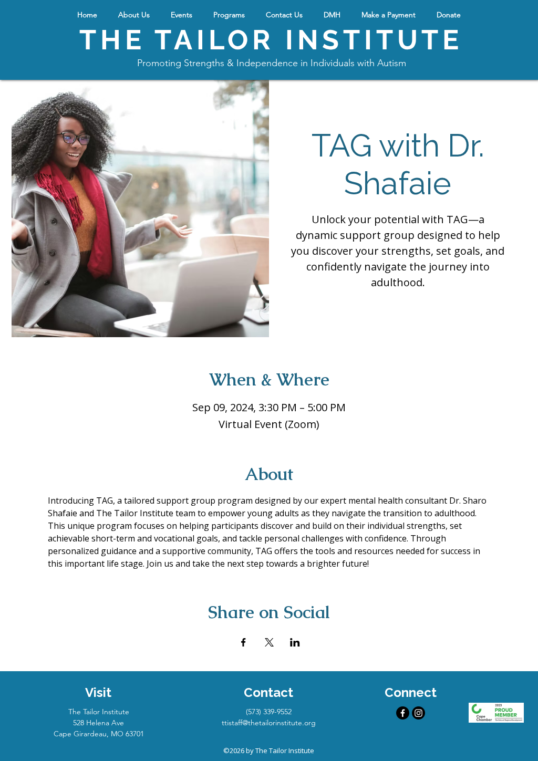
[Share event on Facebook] (244, 642)
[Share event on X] (269, 642)
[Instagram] (418, 713)
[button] (134, 15)
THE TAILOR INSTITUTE (271, 40)
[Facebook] (402, 713)
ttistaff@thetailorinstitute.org (269, 722)
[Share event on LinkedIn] (295, 642)
